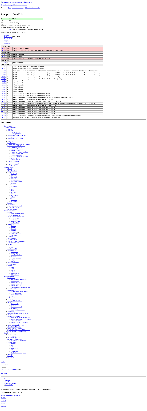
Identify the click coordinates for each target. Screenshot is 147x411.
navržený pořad (15, 219)
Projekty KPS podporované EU (19, 152)
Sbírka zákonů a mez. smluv (32, 8)
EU (12, 350)
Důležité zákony (11, 143)
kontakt (13, 296)
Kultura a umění (11, 288)
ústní (12, 247)
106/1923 (3, 48)
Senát (12, 345)
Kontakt (6, 333)
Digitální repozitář (12, 239)
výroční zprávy (15, 324)
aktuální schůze (15, 218)
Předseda (9, 169)
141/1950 (3, 62)
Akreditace (14, 308)
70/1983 (4, 99)
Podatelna (13, 336)
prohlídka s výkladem (16, 282)
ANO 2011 (14, 186)
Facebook (3, 401)
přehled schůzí (15, 223)
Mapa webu (10, 354)
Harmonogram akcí (16, 133)
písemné (13, 245)
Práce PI (13, 166)
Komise (9, 203)
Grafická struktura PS (13, 207)
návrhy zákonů (15, 253)
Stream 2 (13, 227)
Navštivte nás (11, 278)
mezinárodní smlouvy (16, 255)
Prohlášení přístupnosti (10, 383)
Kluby (9, 184)
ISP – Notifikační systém (14, 327)
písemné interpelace (16, 258)
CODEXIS (7, 43)
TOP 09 (13, 197)
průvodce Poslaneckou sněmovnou (20, 287)
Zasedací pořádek (12, 209)
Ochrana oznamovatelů (17, 153)
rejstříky (13, 261)
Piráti (12, 190)
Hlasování (10, 236)
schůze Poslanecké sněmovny (19, 279)
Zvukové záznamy (16, 233)
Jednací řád (10, 141)
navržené (13, 267)
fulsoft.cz (6, 41)
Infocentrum (10, 290)
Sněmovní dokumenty (13, 262)
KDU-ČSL (14, 192)
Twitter (3, 403)
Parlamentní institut (12, 164)
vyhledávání (14, 271)
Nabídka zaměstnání (16, 155)
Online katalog (15, 162)
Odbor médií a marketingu (18, 310)
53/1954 (4, 66)
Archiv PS (10, 299)
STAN (12, 189)
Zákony (9, 265)
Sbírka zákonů (15, 275)
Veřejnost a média (9, 276)
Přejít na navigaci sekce (20, 5)
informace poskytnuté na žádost (19, 322)
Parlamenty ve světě (16, 351)
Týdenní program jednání (17, 132)
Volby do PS (10, 129)
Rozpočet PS (14, 158)
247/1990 (3, 103)
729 (10, 29)
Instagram (3, 406)
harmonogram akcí (16, 215)
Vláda (12, 346)
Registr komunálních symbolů (15, 325)
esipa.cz (6, 40)
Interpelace (10, 244)
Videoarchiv (14, 235)
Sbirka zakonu (8, 37)
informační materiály (16, 294)
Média (9, 302)
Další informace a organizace (18, 353)
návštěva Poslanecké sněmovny (19, 291)
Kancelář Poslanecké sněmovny (16, 146)
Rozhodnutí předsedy (13, 242)
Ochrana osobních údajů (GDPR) (16, 331)
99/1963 (4, 54)
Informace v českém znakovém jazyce (17, 313)
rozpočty (13, 256)
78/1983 (4, 101)
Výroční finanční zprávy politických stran (18, 330)
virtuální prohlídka (16, 285)
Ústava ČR (10, 140)
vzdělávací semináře (16, 293)
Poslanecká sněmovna (10, 127)
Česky (5, 364)
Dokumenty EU (11, 264)
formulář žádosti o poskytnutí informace (21, 319)
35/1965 (4, 58)
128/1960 (3, 77)
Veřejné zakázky (15, 150)
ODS (12, 187)
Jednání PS (10, 130)
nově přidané (14, 252)
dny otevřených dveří (16, 284)
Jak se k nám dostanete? (13, 337)
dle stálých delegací (16, 180)
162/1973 (3, 97)
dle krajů (13, 183)
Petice (9, 314)
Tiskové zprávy (15, 304)
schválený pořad (15, 221)
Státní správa (14, 348)
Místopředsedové (12, 171)
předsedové (14, 200)
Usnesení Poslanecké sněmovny (16, 241)
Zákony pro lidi (8, 38)
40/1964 (4, 56)
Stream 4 (13, 230)
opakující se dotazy (16, 320)
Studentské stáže (15, 159)
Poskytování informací (17, 149)
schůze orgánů (15, 281)
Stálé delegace (11, 204)
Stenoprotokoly (11, 238)
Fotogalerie (10, 311)
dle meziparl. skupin (16, 181)
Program (13, 305)
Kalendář (9, 212)
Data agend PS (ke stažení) (14, 301)
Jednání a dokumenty (18, 8)
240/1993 (3, 111)
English (3, 362)
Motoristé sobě (15, 195)
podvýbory (14, 201)
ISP (2, 373)
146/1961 (3, 79)
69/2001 (4, 117)
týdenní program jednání (17, 213)
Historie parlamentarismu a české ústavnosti (19, 144)
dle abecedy (14, 174)
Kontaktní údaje (11, 334)
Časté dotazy (10, 357)
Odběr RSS (7, 382)
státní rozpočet (15, 273)
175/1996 (3, 115)
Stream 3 (13, 229)
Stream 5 (13, 232)
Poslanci (9, 172)
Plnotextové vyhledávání (9, 369)
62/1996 (4, 113)
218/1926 (3, 50)
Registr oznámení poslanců (14, 206)
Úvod (9, 8)
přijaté (12, 268)
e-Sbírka (6, 35)
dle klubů (13, 175)
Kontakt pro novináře (16, 307)
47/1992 (4, 105)
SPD (12, 193)
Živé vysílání (10, 224)
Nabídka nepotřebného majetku (19, 156)
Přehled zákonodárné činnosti (15, 138)
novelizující (14, 270)
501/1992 (3, 109)
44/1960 (4, 72)
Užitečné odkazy (12, 342)
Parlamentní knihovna (13, 161)
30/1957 (4, 68)
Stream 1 (13, 226)
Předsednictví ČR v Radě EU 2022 (16, 135)
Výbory (9, 198)
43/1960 (4, 70)
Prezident (13, 343)
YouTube (3, 398)
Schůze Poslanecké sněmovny (15, 216)
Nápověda (10, 356)
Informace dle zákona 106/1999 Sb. (11, 395)
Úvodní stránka (8, 126)
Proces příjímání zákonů (13, 136)
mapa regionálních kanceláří (18, 340)
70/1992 (4, 107)
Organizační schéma (16, 147)
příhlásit (6, 373)
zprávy (13, 259)
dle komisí (13, 178)
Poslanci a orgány (9, 167)
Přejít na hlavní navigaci (7, 5)
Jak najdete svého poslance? (15, 339)
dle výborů (14, 177)
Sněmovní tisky (11, 250)
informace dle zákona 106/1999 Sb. (20, 317)
